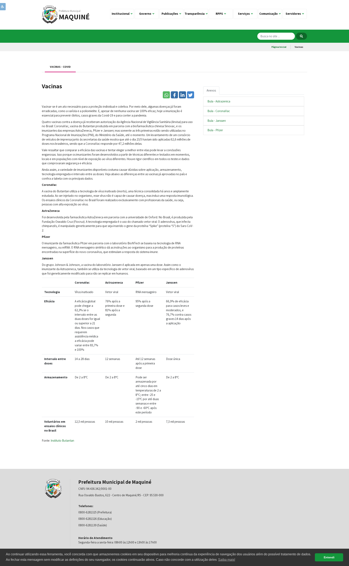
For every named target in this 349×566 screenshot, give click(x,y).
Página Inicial (278, 46)
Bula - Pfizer (215, 130)
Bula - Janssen (216, 121)
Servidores (294, 14)
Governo (145, 14)
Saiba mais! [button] (226, 559)
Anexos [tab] (211, 90)
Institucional (121, 14)
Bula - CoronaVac (218, 111)
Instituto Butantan (62, 440)
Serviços (244, 14)
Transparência (195, 14)
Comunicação (269, 14)
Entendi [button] (329, 557)
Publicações (170, 14)
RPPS (220, 14)
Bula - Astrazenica (218, 101)
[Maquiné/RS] (50, 14)
